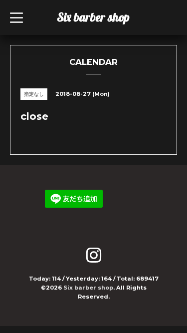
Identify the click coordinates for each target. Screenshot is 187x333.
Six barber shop (93, 16)
